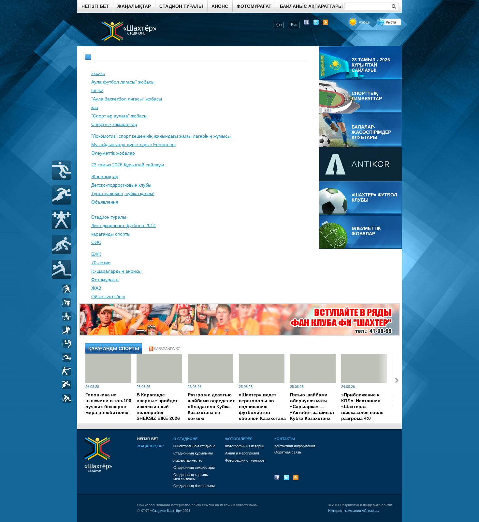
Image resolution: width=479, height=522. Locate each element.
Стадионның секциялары (194, 467)
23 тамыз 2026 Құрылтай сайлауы (127, 164)
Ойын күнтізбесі (108, 296)
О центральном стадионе (194, 446)
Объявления (104, 202)
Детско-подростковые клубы (121, 185)
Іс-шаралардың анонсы (116, 271)
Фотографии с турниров (245, 460)
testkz (97, 90)
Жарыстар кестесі (188, 460)
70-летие (100, 262)
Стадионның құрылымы (193, 453)
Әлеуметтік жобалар (113, 153)
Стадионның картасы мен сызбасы (191, 477)
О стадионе (185, 439)
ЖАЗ (96, 288)
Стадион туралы (181, 6)
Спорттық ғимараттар (114, 124)
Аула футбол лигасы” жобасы (122, 81)
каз (94, 107)
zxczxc (98, 73)
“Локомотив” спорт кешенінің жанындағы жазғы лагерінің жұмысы (161, 136)
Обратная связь (287, 452)
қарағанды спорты (110, 234)
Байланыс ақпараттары (311, 6)
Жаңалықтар (134, 6)
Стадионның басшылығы (194, 486)
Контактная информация (294, 446)
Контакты (284, 439)
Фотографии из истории (244, 446)
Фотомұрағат (254, 6)
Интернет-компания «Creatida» (353, 511)
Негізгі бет (95, 6)
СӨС (96, 242)
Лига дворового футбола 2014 (123, 225)
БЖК (96, 254)
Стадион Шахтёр (166, 511)
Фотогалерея (239, 439)
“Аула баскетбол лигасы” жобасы (126, 98)
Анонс (219, 6)
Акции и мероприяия (242, 453)
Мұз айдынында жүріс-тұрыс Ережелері (133, 144)
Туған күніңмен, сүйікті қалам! (122, 193)
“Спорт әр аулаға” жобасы (119, 115)
